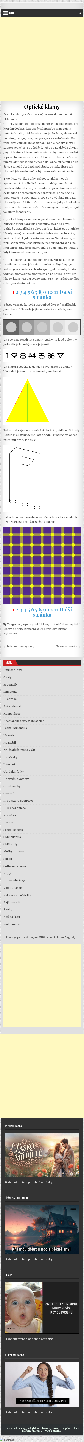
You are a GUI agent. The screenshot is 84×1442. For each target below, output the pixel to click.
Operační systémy (16, 778)
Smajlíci (8, 858)
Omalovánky (12, 786)
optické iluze (60, 624)
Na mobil (9, 742)
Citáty (7, 677)
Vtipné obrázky (14, 880)
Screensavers (13, 829)
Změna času (11, 916)
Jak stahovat (12, 706)
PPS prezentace (14, 807)
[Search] (80, 13)
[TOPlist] (7, 1439)
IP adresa (10, 699)
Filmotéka (10, 691)
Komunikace (12, 713)
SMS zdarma (12, 836)
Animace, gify (12, 670)
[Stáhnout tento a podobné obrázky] (42, 1176)
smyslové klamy (55, 629)
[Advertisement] (42, 59)
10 (50, 291)
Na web (8, 735)
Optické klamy (42, 106)
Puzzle (8, 822)
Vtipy (7, 873)
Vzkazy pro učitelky (17, 895)
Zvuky (7, 909)
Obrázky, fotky (13, 771)
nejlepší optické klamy (33, 624)
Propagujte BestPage (18, 800)
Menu (12, 13)
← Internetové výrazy (18, 646)
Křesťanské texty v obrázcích (23, 721)
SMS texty (10, 844)
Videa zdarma (12, 887)
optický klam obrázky (28, 629)
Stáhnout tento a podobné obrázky (29, 1182)
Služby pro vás (13, 851)
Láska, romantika (15, 728)
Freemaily (10, 684)
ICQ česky (10, 757)
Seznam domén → (68, 646)
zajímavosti (11, 633)
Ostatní (8, 793)
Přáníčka (9, 815)
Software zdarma (15, 866)
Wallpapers (11, 924)
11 (56, 291)
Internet (9, 764)
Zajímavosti (11, 902)
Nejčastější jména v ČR (19, 749)
